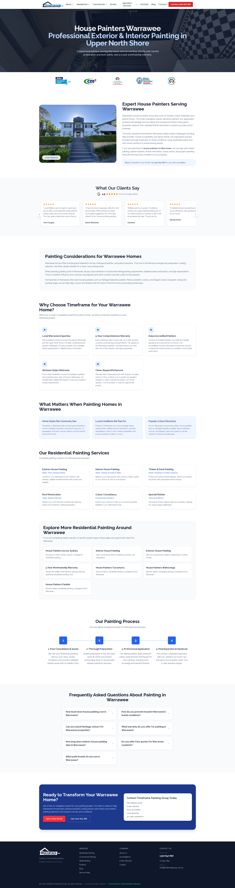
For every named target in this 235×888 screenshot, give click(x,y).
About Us (123, 853)
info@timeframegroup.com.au (171, 868)
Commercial (99, 4)
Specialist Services (127, 4)
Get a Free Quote (54, 819)
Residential (82, 4)
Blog (153, 4)
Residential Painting (86, 853)
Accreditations (125, 857)
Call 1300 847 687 (78, 819)
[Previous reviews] (39, 214)
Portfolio (144, 4)
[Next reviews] (195, 214)
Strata (113, 4)
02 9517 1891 (165, 861)
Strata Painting (84, 861)
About (68, 4)
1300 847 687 (160, 163)
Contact (163, 4)
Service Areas (84, 873)
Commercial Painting (87, 857)
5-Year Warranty (125, 861)
